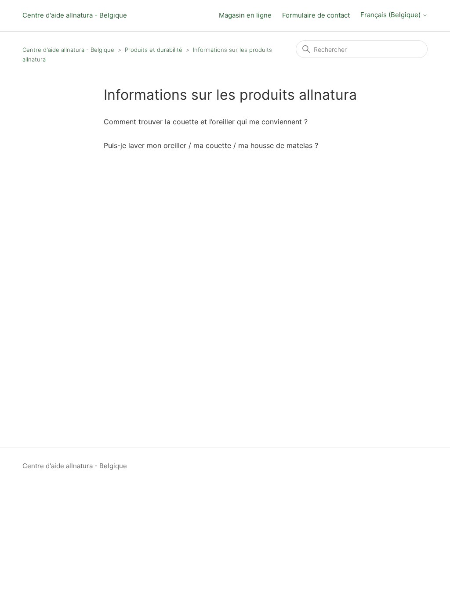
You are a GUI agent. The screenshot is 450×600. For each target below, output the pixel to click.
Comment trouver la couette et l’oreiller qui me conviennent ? (206, 121)
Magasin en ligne (245, 15)
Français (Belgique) (391, 15)
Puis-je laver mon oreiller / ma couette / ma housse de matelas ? (211, 145)
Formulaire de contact (316, 15)
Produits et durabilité (153, 49)
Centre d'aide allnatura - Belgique (74, 15)
